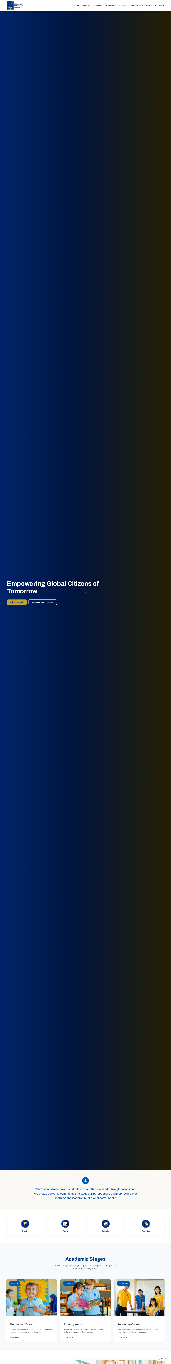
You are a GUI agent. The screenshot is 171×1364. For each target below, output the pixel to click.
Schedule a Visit (16, 602)
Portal (161, 5)
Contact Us (151, 5)
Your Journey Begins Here (42, 602)
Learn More (14, 1337)
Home (76, 5)
